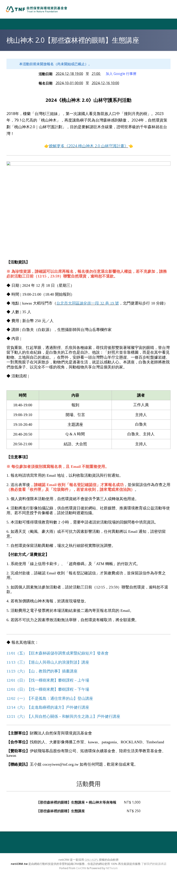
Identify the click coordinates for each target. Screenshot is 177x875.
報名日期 (45, 83)
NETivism (112, 868)
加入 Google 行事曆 (121, 73)
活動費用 (88, 783)
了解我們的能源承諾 (153, 864)
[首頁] (36, 9)
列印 (165, 47)
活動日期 (45, 73)
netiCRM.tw (19, 864)
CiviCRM (81, 868)
